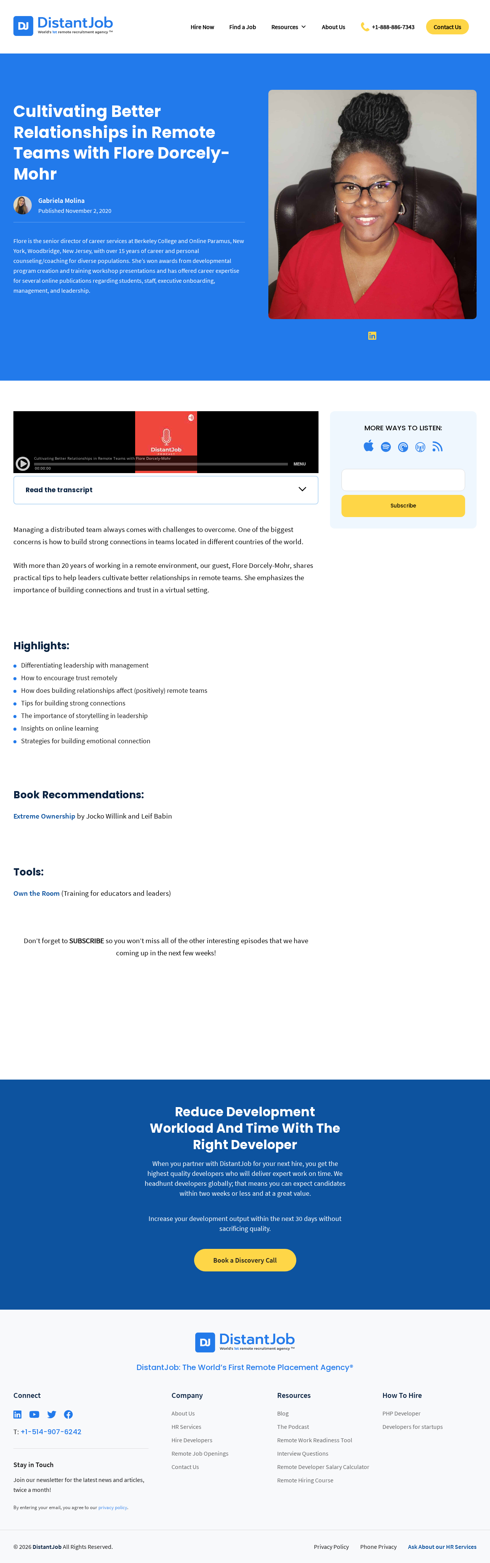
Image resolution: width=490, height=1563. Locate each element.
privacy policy (112, 1507)
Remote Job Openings (200, 1453)
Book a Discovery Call (245, 1260)
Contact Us (447, 27)
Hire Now (202, 27)
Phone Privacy (378, 1546)
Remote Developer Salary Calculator (323, 1467)
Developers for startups (412, 1426)
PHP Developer (401, 1413)
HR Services (186, 1426)
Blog (283, 1413)
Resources (284, 27)
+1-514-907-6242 (51, 1432)
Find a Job (242, 27)
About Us (333, 27)
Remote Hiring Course (305, 1480)
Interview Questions (302, 1453)
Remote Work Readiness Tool (314, 1440)
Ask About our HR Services (442, 1546)
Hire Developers (192, 1440)
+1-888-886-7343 (393, 27)
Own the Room (36, 893)
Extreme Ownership (44, 815)
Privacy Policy (331, 1546)
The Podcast (293, 1426)
